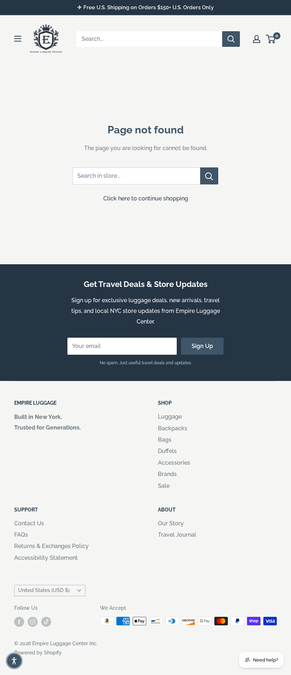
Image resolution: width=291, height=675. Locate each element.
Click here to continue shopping (145, 198)
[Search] (231, 39)
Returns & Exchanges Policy (51, 546)
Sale (164, 485)
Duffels (167, 451)
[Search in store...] (209, 175)
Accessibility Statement (46, 557)
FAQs (21, 534)
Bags (164, 439)
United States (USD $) (44, 590)
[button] (14, 660)
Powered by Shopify (38, 652)
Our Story (171, 523)
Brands (167, 474)
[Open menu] (17, 39)
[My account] (256, 39)
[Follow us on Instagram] (33, 622)
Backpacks (172, 428)
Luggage (170, 416)
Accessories (174, 462)
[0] (271, 39)
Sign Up (202, 346)
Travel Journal (177, 534)
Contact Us (29, 523)
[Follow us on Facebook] (19, 622)
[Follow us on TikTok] (46, 622)
